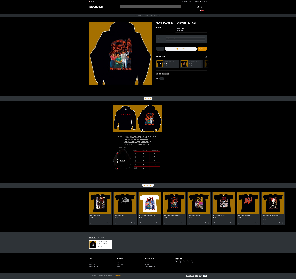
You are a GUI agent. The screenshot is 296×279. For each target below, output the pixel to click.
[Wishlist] (201, 6)
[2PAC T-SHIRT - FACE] (184, 63)
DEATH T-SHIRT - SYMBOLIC (219, 215)
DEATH (161, 78)
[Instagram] (180, 261)
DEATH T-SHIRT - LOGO (119, 215)
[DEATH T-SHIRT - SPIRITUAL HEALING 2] (174, 203)
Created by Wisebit (116, 275)
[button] (181, 49)
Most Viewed (101, 237)
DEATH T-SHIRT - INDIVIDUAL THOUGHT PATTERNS (271, 216)
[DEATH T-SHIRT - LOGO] (125, 203)
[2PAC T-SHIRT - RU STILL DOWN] (208, 63)
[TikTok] (188, 261)
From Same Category (160, 56)
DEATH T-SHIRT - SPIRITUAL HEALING (147, 215)
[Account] (198, 6)
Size (159, 39)
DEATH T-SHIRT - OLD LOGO (244, 215)
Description (148, 98)
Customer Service (149, 258)
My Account (120, 258)
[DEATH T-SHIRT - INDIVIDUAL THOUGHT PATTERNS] (273, 203)
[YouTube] (192, 261)
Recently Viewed (92, 237)
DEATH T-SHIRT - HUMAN (95, 215)
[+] (163, 49)
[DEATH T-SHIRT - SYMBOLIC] (224, 203)
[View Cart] (205, 6)
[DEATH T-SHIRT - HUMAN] (100, 203)
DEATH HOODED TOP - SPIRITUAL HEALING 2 (103, 242)
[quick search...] (179, 6)
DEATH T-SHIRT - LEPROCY (194, 215)
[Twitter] (184, 261)
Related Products (148, 185)
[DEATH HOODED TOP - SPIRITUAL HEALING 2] (92, 244)
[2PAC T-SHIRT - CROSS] (159, 63)
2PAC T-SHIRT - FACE (193, 62)
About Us (91, 258)
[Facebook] (176, 261)
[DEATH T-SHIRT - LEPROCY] (199, 203)
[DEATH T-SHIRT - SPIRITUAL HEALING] (150, 203)
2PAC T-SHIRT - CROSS (169, 62)
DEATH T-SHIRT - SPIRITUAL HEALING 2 (172, 215)
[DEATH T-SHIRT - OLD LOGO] (248, 203)
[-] (157, 49)
